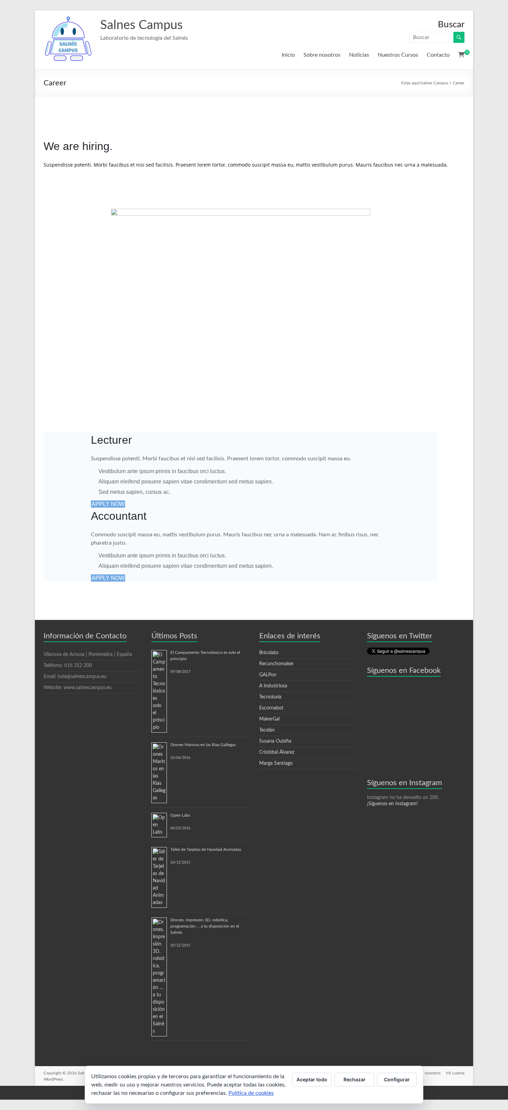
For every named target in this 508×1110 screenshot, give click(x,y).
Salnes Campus (141, 25)
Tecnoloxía (270, 697)
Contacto (438, 55)
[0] (461, 54)
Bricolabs (269, 652)
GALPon (267, 674)
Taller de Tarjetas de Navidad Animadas (205, 849)
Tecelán (267, 730)
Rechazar (355, 1079)
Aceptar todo (312, 1079)
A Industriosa (273, 686)
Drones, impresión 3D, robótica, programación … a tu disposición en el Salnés (204, 926)
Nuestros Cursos (398, 55)
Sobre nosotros (321, 55)
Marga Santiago (276, 763)
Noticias (359, 55)
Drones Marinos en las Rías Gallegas (203, 745)
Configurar (397, 1079)
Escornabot (271, 708)
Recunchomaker (276, 663)
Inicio (288, 55)
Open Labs (180, 815)
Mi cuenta (455, 1073)
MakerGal (269, 719)
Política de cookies (251, 1093)
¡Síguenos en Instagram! (392, 803)
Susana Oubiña (275, 741)
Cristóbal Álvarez (276, 752)
